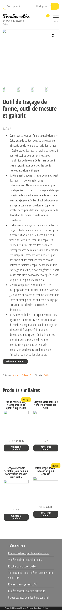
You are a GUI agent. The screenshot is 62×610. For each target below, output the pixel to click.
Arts (14, 375)
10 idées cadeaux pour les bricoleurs (26, 591)
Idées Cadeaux (23, 375)
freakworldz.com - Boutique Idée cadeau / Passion (31, 608)
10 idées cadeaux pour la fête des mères (28, 553)
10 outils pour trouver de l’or (22, 566)
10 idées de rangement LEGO (22, 584)
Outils (32, 375)
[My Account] (41, 18)
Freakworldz (16, 16)
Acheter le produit (15, 361)
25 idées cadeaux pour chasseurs (25, 560)
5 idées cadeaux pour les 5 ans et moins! (28, 597)
